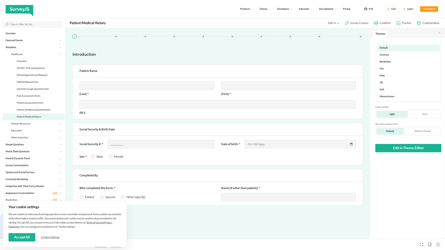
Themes (380, 33)
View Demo (429, 9)
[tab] (74, 36)
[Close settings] (439, 33)
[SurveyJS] (19, 9)
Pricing (346, 9)
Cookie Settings (50, 237)
